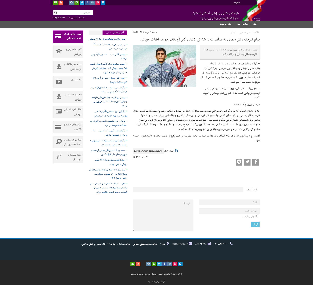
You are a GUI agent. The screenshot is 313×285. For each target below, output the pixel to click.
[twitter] (82, 3)
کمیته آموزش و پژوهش (74, 51)
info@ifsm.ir (180, 244)
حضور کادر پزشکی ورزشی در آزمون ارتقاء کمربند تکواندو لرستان (109, 80)
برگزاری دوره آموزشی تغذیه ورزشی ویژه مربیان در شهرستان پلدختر (110, 133)
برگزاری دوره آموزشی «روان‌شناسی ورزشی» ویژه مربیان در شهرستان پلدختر (108, 143)
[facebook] (87, 3)
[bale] (76, 3)
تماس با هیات (225, 24)
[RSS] (61, 3)
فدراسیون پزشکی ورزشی (251, 14)
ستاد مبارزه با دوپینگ (75, 157)
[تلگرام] (103, 3)
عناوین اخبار (242, 24)
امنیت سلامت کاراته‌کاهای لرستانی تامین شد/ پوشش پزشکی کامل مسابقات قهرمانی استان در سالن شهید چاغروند (108, 68)
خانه (255, 24)
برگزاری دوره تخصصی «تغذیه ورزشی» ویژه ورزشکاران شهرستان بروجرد (108, 123)
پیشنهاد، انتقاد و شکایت (73, 127)
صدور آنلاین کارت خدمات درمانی (73, 36)
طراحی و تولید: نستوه (156, 281)
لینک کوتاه (169, 151)
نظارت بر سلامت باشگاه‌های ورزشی (72, 142)
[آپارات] (97, 3)
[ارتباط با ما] (55, 3)
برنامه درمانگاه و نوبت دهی (73, 67)
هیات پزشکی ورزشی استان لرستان (216, 15)
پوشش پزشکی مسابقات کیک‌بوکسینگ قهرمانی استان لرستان (110, 47)
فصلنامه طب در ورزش (73, 97)
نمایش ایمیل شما (249, 216)
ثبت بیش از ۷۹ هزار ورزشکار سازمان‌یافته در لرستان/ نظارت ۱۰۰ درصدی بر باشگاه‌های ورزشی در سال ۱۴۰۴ (108, 174)
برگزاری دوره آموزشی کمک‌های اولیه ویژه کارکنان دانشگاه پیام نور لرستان (109, 90)
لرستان (233, 32)
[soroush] (71, 3)
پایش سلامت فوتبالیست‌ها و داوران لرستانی (107, 39)
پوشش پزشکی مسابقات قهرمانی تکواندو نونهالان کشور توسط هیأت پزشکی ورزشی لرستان (109, 101)
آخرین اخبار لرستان (115, 33)
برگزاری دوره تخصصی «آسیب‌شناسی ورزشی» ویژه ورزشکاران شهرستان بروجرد (110, 113)
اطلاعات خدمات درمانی (73, 112)
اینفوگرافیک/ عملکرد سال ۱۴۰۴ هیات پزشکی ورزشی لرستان (111, 162)
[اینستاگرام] (92, 3)
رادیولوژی (76, 79)
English (237, 3)
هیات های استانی (248, 32)
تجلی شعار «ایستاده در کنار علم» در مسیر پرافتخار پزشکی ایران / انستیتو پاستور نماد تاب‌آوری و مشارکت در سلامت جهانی (108, 188)
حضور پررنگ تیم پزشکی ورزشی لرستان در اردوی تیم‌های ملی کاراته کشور (109, 152)
